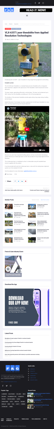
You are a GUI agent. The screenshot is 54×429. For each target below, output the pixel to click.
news (9, 404)
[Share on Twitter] (18, 181)
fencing (3, 399)
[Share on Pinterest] (25, 181)
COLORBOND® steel (12, 396)
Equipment (16, 24)
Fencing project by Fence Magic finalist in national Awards (19, 342)
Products (10, 24)
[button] (27, 15)
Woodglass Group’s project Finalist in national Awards (18, 338)
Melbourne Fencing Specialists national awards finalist (18, 350)
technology (4, 406)
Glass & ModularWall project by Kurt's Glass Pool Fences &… (42, 222)
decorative (21, 396)
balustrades (12, 394)
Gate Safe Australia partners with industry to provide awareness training (22, 354)
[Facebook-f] (35, 3)
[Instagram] (43, 3)
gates (11, 401)
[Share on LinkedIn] (22, 181)
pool (13, 404)
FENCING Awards (11, 399)
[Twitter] (39, 3)
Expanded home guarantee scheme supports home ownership (20, 214)
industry (17, 401)
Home (6, 24)
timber (11, 406)
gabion (18, 399)
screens (23, 404)
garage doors (5, 401)
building (4, 396)
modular (4, 404)
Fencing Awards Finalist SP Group (13, 346)
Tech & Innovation (16, 28)
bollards (19, 394)
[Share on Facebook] (15, 181)
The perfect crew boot (19, 204)
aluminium (4, 394)
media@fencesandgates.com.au (23, 3)
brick (24, 394)
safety (17, 404)
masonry (23, 401)
